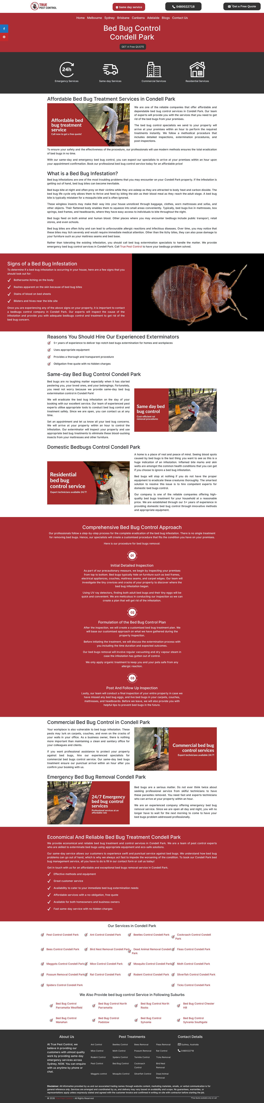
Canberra (138, 18)
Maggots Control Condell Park (65, 963)
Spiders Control (120, 1057)
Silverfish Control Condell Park (196, 974)
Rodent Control (98, 1057)
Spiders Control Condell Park (64, 985)
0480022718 (185, 6)
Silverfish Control (142, 1074)
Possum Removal (142, 1051)
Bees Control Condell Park (62, 949)
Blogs (166, 18)
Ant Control (96, 1044)
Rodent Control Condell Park (151, 974)
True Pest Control (131, 246)
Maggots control (99, 1074)
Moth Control (119, 1051)
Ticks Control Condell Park (193, 985)
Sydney (109, 18)
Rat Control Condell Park (105, 974)
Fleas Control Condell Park (193, 949)
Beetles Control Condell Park (151, 934)
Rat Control (161, 1051)
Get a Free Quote (244, 6)
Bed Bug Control (121, 1063)
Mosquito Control (121, 1074)
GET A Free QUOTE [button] (133, 46)
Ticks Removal (163, 1057)
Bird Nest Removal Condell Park (110, 949)
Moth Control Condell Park (193, 963)
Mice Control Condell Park (106, 963)
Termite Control (142, 1057)
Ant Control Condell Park (105, 934)
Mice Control (97, 1051)
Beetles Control (120, 1044)
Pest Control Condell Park (62, 934)
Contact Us (180, 18)
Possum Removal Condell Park (65, 974)
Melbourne (94, 18)
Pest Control (97, 1063)
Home (80, 18)
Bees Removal (141, 1044)
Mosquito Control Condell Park (153, 963)
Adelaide (153, 18)
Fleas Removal (163, 1044)
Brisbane (123, 18)
